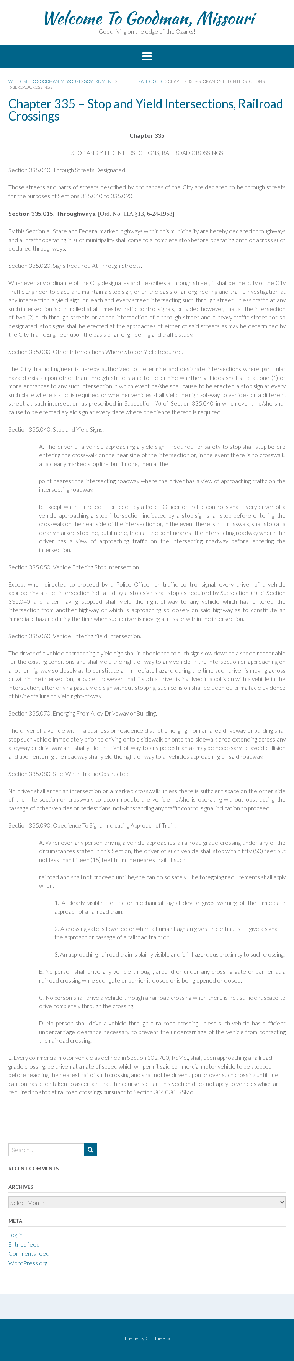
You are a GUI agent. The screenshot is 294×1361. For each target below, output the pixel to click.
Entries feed (24, 1244)
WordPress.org (27, 1263)
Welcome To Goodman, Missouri (147, 18)
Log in (15, 1234)
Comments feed (28, 1253)
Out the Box (157, 1338)
